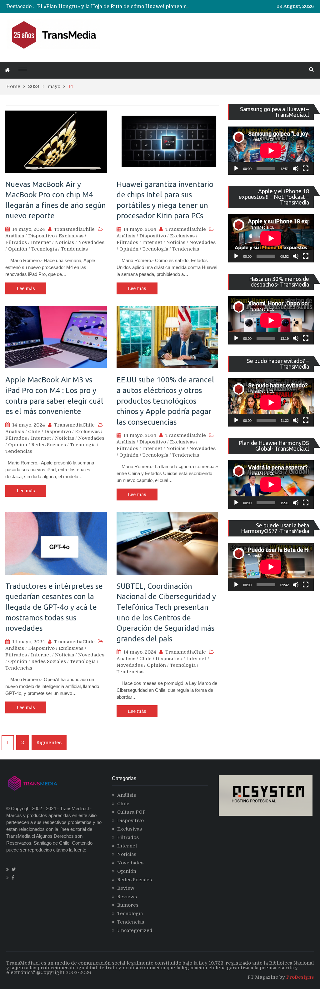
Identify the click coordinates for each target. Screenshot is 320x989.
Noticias (64, 242)
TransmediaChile (74, 229)
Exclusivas (71, 236)
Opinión (17, 249)
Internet (41, 242)
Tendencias (74, 249)
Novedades (91, 242)
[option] (114, 6)
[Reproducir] (236, 168)
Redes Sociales (48, 445)
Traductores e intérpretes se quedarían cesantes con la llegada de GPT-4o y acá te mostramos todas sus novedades (54, 607)
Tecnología (44, 249)
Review (125, 888)
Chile (34, 431)
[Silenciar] (295, 168)
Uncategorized (134, 930)
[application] (271, 151)
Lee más (26, 288)
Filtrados (16, 242)
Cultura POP (131, 812)
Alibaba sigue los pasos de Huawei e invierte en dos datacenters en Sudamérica (134, 6)
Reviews (127, 896)
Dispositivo (41, 236)
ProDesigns (300, 977)
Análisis (14, 236)
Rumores (127, 905)
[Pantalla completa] (305, 168)
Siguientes (49, 742)
